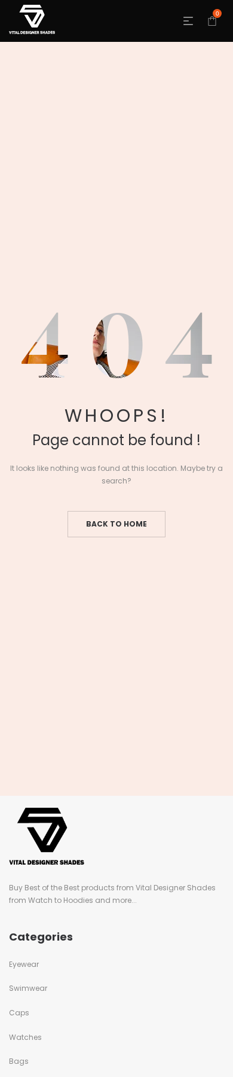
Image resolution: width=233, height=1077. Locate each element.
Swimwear (28, 988)
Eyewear (24, 964)
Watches (25, 1037)
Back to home (116, 524)
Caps (19, 1013)
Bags (19, 1061)
